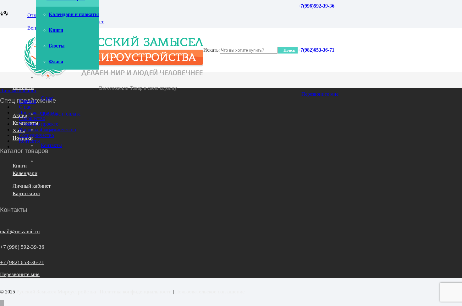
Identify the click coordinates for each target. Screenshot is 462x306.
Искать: (211, 50)
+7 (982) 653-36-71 (22, 262)
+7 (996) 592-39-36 (22, 247)
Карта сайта (26, 193)
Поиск (289, 50)
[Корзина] (101, 72)
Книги (20, 166)
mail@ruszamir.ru (20, 232)
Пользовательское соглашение (210, 292)
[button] (2, 303)
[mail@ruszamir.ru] (2, 224)
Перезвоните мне (20, 274)
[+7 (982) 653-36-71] (2, 255)
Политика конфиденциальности (136, 292)
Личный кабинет (32, 186)
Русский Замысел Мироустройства (56, 292)
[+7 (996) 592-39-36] (2, 240)
